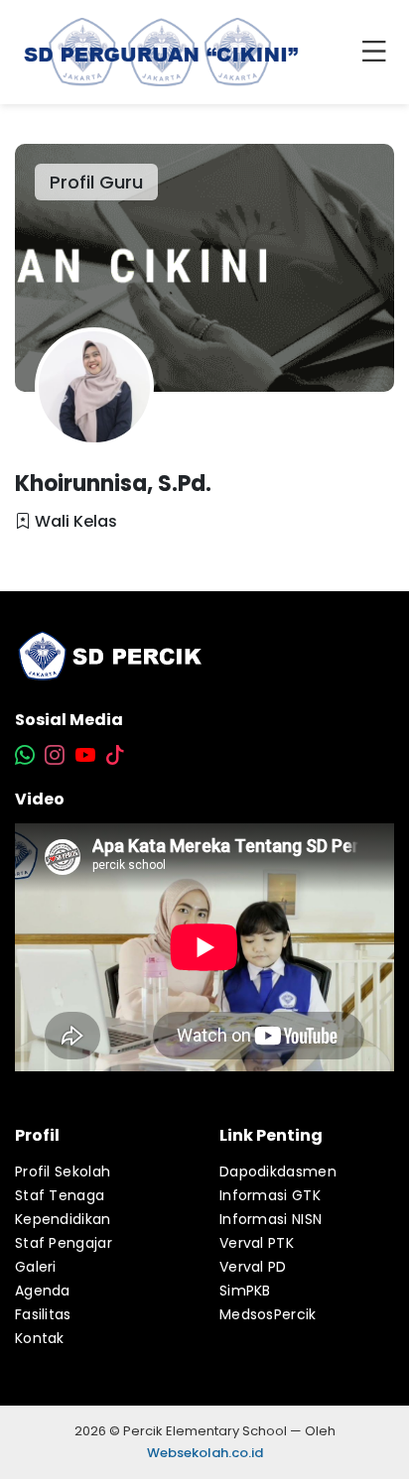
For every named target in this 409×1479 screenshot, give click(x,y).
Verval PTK (256, 1243)
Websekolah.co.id (205, 1452)
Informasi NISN (270, 1219)
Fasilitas (43, 1314)
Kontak (40, 1338)
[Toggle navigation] (378, 52)
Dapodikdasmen (278, 1171)
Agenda (42, 1290)
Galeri (36, 1267)
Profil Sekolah (62, 1171)
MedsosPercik (268, 1314)
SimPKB (245, 1290)
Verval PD (253, 1267)
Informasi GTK (270, 1195)
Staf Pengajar (63, 1243)
